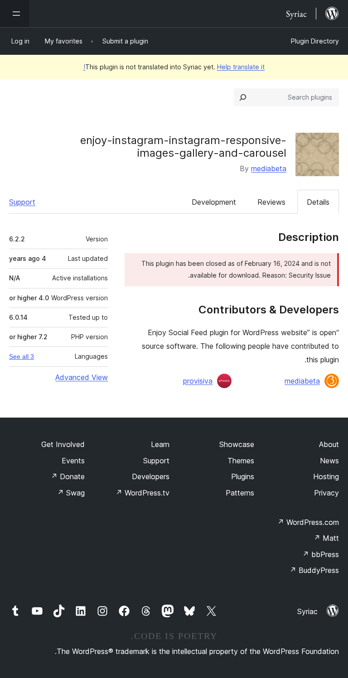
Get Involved (63, 444)
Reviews (271, 202)
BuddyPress (314, 570)
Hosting (326, 476)
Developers (150, 476)
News (329, 460)
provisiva (198, 380)
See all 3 (21, 356)
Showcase (236, 444)
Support (22, 202)
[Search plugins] (243, 97)
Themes (240, 460)
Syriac (307, 611)
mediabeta (268, 168)
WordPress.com (308, 522)
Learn (160, 444)
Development (214, 202)
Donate (68, 476)
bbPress (320, 554)
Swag (71, 492)
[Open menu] (14, 13)
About (329, 444)
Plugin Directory (315, 41)
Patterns (240, 492)
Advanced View (81, 377)
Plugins (242, 476)
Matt (326, 538)
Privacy (326, 492)
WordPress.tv (142, 492)
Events (73, 460)
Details (318, 202)
